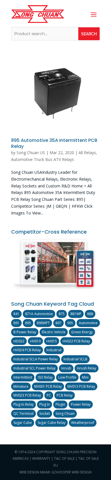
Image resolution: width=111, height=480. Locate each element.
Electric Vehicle (53, 332)
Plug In (44, 404)
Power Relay (81, 404)
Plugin (60, 404)
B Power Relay (24, 332)
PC (49, 395)
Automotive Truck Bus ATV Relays (42, 159)
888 (90, 313)
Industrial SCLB (75, 359)
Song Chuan (65, 413)
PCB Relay (65, 395)
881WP (75, 313)
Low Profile (67, 377)
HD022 (18, 341)
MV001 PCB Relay (48, 386)
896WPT (43, 322)
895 (28, 322)
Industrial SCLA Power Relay (35, 359)
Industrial (53, 350)
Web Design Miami (34, 472)
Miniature (20, 386)
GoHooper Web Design (72, 472)
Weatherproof (82, 422)
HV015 (51, 341)
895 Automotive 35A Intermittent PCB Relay (54, 143)
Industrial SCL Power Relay (34, 368)
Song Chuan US (31, 152)
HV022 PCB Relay (76, 341)
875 (62, 313)
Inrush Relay (86, 368)
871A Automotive (39, 313)
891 (16, 322)
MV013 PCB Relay (81, 386)
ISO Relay (45, 377)
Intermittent (22, 377)
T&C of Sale (64, 458)
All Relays (87, 152)
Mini (85, 377)
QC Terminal (23, 413)
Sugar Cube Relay (51, 422)
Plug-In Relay (23, 404)
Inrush (66, 368)
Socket (44, 413)
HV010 (35, 341)
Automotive (88, 322)
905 (70, 322)
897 (58, 322)
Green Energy (82, 332)
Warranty (41, 458)
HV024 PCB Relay (27, 350)
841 (16, 313)
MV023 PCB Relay (27, 395)
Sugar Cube (22, 422)
